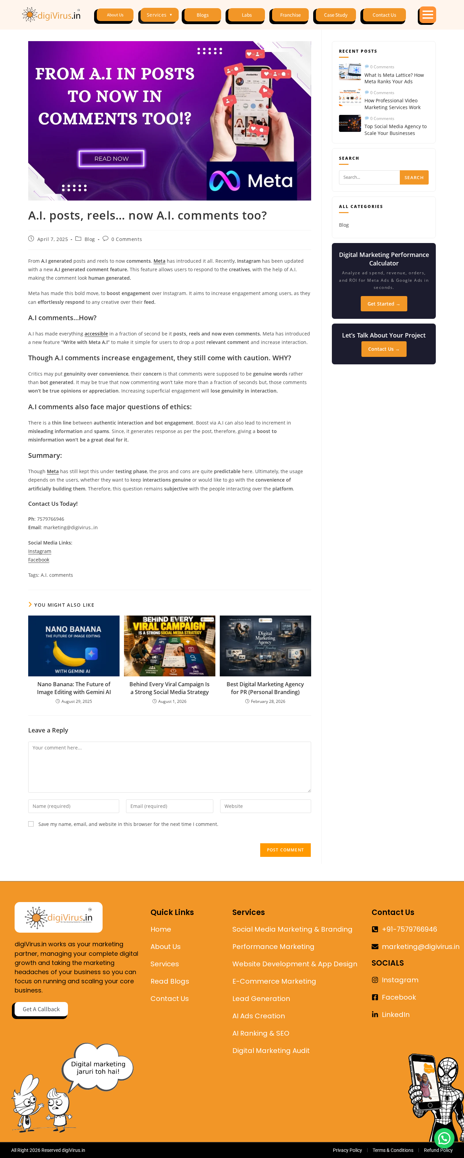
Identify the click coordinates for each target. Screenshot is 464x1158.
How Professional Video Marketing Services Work (392, 103)
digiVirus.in (73, 1150)
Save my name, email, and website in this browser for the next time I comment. (128, 824)
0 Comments (126, 239)
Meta (159, 261)
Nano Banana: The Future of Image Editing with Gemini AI (74, 687)
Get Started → (384, 303)
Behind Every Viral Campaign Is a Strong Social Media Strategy (169, 687)
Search (414, 177)
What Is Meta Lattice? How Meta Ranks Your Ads (394, 78)
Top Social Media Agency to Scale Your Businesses (395, 129)
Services (160, 15)
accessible (96, 333)
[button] (444, 1138)
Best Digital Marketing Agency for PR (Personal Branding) (265, 687)
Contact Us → (384, 349)
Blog (90, 239)
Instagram (39, 551)
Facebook (38, 559)
